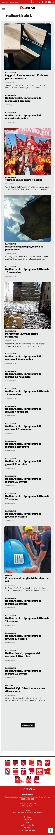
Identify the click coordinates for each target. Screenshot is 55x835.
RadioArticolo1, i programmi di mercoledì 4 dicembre (23, 99)
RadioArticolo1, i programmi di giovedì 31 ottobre (23, 463)
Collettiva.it (27, 794)
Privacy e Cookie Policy (27, 830)
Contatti (5, 2)
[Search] (34, 2)
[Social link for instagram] (46, 2)
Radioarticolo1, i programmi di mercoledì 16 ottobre (22, 655)
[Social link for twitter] (39, 2)
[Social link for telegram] (53, 2)
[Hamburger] (3, 8)
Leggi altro (27, 725)
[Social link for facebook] (42, 2)
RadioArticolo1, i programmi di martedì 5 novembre (23, 445)
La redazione (14, 2)
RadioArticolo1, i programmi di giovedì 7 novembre (23, 410)
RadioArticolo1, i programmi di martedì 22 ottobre (23, 602)
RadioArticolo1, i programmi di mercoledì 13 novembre (23, 358)
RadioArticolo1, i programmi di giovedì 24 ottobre (23, 515)
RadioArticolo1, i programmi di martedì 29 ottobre (23, 480)
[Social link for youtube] (49, 2)
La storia (27, 828)
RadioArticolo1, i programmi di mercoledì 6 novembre (23, 428)
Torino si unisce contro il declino (23, 179)
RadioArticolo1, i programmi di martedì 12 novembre (23, 375)
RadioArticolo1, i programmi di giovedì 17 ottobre (23, 637)
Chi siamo (27, 817)
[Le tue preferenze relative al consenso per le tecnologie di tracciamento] (50, 830)
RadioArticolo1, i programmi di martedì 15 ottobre (23, 672)
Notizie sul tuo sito (27, 825)
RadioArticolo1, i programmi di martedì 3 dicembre (23, 117)
